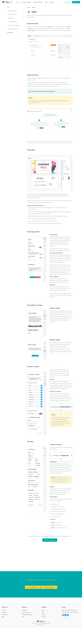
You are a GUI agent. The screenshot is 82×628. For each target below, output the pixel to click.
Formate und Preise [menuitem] (26, 2)
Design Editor (11, 18)
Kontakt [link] (3, 610)
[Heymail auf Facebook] (68, 615)
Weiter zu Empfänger (49, 540)
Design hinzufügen (12, 10)
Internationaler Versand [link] (27, 614)
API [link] (23, 616)
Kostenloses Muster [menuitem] (38, 2)
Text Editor (10, 32)
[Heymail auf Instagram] (63, 615)
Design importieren (12, 14)
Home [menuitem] (17, 2)
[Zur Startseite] (7, 2)
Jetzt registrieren (33, 587)
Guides (28, 7)
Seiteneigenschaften (12, 21)
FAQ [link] (43, 612)
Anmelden (68, 2)
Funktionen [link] (24, 610)
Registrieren (76, 2)
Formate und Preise (49, 587)
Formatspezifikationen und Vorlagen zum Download (43, 91)
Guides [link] (43, 614)
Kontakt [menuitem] (51, 2)
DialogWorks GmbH (42, 624)
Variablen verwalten (12, 28)
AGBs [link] (3, 616)
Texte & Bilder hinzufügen (14, 25)
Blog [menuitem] (46, 2)
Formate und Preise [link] (26, 612)
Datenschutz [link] (5, 614)
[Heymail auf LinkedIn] (65, 615)
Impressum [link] (4, 612)
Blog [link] (43, 610)
